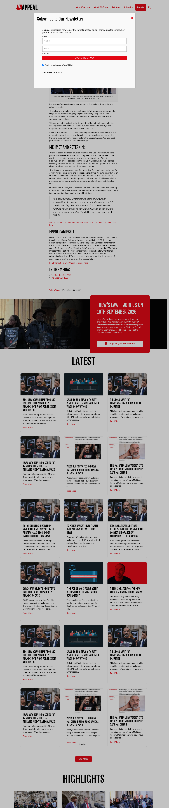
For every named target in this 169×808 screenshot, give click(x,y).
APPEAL (59, 72)
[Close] (132, 18)
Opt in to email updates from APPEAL (59, 65)
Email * (47, 47)
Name (44, 36)
